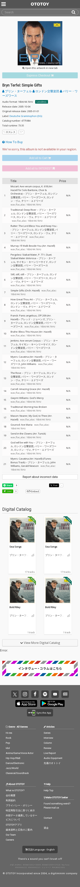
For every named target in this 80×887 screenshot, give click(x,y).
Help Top (48, 790)
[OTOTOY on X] (15, 694)
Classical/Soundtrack (17, 773)
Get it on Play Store (52, 703)
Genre (12, 726)
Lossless (42, 101)
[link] (40, 75)
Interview (48, 737)
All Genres (22, 726)
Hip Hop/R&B (13, 758)
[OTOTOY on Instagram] (25, 694)
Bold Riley (14, 607)
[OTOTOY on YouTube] (55, 694)
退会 (46, 827)
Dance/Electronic (15, 763)
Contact (48, 817)
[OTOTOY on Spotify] (45, 694)
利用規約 (10, 800)
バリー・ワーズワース (33, 197)
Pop (8, 742)
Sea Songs (15, 546)
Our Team (11, 834)
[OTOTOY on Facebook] (35, 694)
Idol (8, 748)
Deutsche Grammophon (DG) (25, 116)
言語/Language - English (41, 849)
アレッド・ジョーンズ (33, 319)
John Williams (28, 364)
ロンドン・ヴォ (25, 217)
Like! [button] (9, 491)
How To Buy (14, 142)
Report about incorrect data (40, 477)
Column (48, 742)
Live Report (50, 753)
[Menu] (4, 4)
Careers (10, 839)
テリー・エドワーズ (32, 200)
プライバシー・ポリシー (19, 805)
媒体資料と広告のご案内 (19, 829)
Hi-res (9, 732)
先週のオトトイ (52, 763)
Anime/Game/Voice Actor (19, 753)
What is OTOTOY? (15, 790)
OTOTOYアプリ (14, 824)
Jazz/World (12, 768)
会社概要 (10, 795)
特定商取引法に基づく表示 (20, 810)
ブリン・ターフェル (18, 91)
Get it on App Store (26, 703)
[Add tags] (21, 132)
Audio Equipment (53, 758)
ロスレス (10, 132)
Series (47, 732)
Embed (35, 491)
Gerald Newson (30, 466)
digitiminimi (58, 873)
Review (47, 748)
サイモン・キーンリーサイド (32, 262)
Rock (8, 737)
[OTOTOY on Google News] (65, 694)
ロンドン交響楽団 (47, 91)
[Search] (75, 12)
